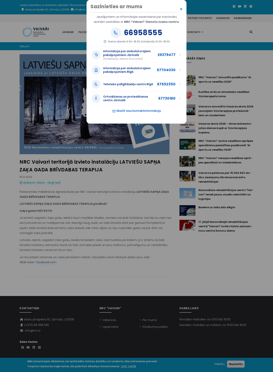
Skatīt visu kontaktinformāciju (138, 111)
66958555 (143, 32)
